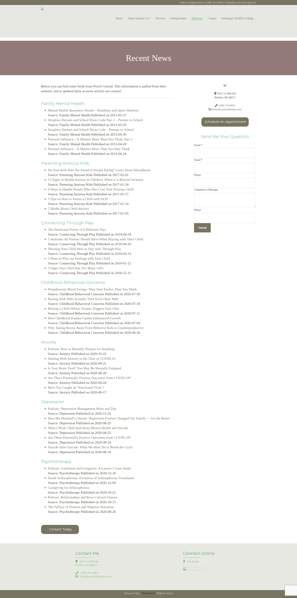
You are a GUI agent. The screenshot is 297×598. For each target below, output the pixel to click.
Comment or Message (206, 189)
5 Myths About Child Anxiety (68, 208)
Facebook (192, 561)
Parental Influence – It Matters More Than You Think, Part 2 (90, 139)
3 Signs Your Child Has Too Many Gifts (75, 268)
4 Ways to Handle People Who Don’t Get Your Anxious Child (91, 189)
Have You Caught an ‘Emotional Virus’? (76, 387)
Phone (197, 174)
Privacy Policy (132, 593)
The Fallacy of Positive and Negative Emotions (81, 507)
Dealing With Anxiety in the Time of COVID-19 (81, 358)
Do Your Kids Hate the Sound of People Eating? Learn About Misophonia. (99, 170)
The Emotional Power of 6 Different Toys (77, 229)
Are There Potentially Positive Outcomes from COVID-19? (89, 378)
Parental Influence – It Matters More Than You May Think (89, 149)
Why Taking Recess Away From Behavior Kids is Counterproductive (96, 328)
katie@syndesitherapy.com (241, 2)
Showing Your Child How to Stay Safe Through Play (84, 249)
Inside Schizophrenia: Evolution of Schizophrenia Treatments (91, 478)
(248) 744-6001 (215, 2)
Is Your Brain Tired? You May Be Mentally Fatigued (84, 368)
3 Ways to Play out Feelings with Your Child (79, 258)
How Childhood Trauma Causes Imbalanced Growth (84, 318)
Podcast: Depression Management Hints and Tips (82, 408)
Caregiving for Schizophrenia (68, 487)
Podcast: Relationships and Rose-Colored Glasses (82, 497)
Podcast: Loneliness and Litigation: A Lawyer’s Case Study (89, 468)
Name (198, 145)
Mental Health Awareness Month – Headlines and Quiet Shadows (93, 110)
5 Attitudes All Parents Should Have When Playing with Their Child (95, 239)
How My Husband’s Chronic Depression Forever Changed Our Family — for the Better (109, 418)
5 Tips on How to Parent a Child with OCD (78, 199)
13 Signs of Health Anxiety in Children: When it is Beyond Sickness (95, 179)
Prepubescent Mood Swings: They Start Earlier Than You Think (92, 289)
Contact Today (60, 529)
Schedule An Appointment (225, 122)
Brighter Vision (164, 593)
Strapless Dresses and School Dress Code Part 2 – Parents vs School (95, 120)
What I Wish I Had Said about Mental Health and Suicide (88, 428)
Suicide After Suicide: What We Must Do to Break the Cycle (90, 447)
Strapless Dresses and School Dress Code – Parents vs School (91, 129)
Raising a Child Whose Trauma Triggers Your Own (83, 308)
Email (198, 159)
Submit (202, 227)
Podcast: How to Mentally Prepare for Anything (81, 349)
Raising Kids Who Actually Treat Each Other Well (83, 299)
